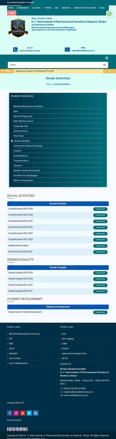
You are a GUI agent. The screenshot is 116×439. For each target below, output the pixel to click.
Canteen (17, 165)
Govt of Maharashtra (18, 363)
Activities (36, 8)
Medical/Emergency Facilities (28, 106)
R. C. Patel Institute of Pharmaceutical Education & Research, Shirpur (56, 435)
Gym (15, 111)
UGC (64, 334)
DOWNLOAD (100, 209)
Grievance (66, 8)
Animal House (20, 131)
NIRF (56, 8)
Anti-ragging (67, 339)
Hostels (17, 150)
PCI (10, 339)
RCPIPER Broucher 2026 (38, 71)
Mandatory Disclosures (85, 8)
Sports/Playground (22, 116)
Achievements (23, 8)
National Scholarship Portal (74, 353)
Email (83, 48)
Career (12, 13)
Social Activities (22, 141)
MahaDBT (13, 353)
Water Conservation (23, 180)
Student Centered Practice (26, 170)
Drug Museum (20, 155)
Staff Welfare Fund (23, 121)
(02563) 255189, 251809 (74, 388)
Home (49, 84)
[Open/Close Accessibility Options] (109, 13)
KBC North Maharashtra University (24, 334)
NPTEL (65, 358)
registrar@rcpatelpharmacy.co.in (78, 392)
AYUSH (65, 348)
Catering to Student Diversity (27, 146)
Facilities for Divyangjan (25, 175)
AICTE (12, 348)
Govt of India (14, 358)
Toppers (47, 8)
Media (102, 8)
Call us (30, 48)
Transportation (20, 160)
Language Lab (20, 126)
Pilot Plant (18, 136)
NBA (11, 344)
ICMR (64, 344)
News (11, 8)
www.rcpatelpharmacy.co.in (76, 395)
